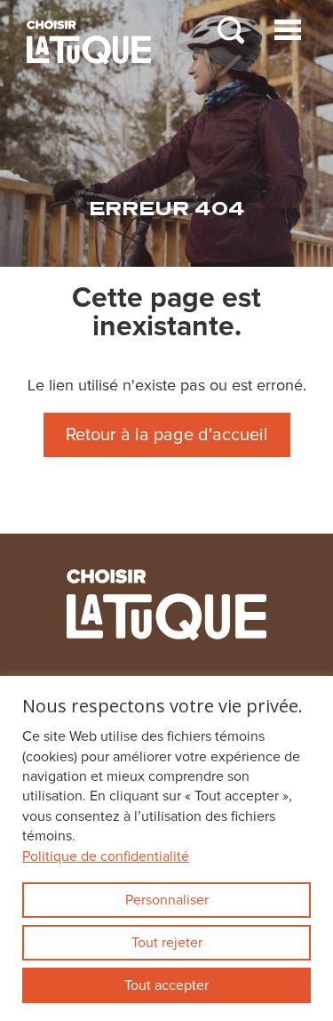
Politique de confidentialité (105, 856)
